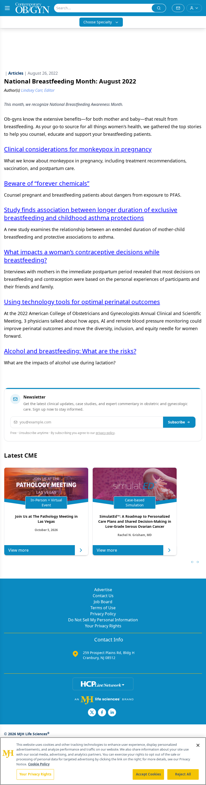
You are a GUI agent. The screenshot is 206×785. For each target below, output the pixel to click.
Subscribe (176, 422)
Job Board (103, 601)
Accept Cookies (148, 774)
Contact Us (103, 595)
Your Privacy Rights (103, 626)
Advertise (103, 589)
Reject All (183, 774)
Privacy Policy (103, 614)
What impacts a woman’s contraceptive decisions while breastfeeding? (82, 256)
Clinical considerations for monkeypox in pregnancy (77, 149)
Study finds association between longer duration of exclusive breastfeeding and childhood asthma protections (90, 213)
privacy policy (105, 433)
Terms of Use (103, 607)
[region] (103, 761)
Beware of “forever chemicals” (46, 183)
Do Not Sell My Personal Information (103, 620)
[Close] (197, 745)
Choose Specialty (97, 22)
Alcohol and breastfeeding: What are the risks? (70, 351)
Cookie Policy (38, 764)
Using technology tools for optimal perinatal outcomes (82, 301)
